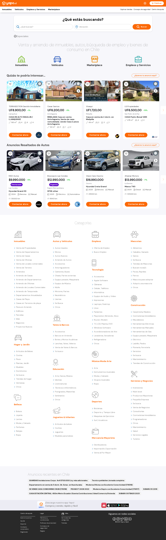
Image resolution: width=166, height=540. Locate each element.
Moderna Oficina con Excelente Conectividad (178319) (109, 485)
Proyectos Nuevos (24, 326)
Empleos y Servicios (36, 9)
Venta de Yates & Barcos (66, 347)
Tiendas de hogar (24, 379)
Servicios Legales (140, 435)
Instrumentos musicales (104, 372)
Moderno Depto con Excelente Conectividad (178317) (116, 489)
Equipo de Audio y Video (105, 296)
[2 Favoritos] (10, 84)
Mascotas (136, 241)
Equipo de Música (63, 283)
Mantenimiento (139, 359)
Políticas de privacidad (48, 523)
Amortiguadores (62, 267)
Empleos (96, 241)
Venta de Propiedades (26, 248)
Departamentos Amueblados (29, 295)
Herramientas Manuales (143, 327)
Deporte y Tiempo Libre (104, 412)
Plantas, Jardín (22, 363)
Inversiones (138, 387)
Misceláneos (138, 320)
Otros (18, 387)
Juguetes (59, 432)
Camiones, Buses (62, 271)
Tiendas (64, 523)
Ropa (18, 435)
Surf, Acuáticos (100, 420)
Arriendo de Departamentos (28, 279)
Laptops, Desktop (102, 304)
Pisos (18, 359)
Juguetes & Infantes (64, 417)
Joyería (19, 415)
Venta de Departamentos (27, 252)
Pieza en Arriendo (24, 307)
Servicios (137, 351)
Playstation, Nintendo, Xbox (106, 316)
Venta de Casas (23, 256)
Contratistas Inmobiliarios (144, 316)
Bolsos (19, 411)
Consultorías (138, 411)
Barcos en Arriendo (63, 335)
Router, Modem (101, 320)
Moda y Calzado (23, 423)
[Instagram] (118, 519)
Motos (58, 252)
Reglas (42, 531)
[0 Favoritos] (49, 153)
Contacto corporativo (24, 528)
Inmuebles (7, 9)
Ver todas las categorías (66, 519)
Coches (58, 428)
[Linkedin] (126, 519)
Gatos (135, 256)
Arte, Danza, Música (63, 376)
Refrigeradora (100, 339)
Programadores (140, 419)
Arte (96, 368)
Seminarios (60, 395)
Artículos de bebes (63, 424)
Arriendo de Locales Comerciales (30, 287)
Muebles (19, 367)
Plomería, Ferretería (141, 347)
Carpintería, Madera (141, 312)
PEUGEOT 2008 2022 (80, 489)
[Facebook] (114, 519)
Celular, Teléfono (101, 288)
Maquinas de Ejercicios (104, 416)
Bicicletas (98, 408)
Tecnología (98, 269)
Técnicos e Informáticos (65, 387)
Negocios (20, 323)
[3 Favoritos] (126, 84)
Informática (99, 292)
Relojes (19, 431)
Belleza (18, 404)
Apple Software (101, 280)
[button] (40, 91)
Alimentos (137, 248)
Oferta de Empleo (102, 248)
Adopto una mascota (142, 283)
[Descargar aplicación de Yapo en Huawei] (104, 505)
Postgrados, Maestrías (65, 391)
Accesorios (60, 264)
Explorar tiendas (126, 9)
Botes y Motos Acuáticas (66, 339)
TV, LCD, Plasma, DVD (103, 324)
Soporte (23, 524)
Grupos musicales (102, 380)
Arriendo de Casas (24, 275)
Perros (136, 275)
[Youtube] (130, 519)
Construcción (138, 305)
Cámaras (98, 284)
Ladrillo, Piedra (139, 343)
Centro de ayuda (158, 9)
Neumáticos (60, 295)
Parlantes (98, 312)
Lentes (19, 419)
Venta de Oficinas (24, 260)
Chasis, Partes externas (65, 275)
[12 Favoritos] (49, 84)
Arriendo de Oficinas (25, 283)
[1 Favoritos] (87, 84)
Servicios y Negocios (142, 380)
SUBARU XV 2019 (150, 489)
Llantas (58, 299)
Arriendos (20, 271)
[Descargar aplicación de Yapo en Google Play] (123, 505)
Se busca (20, 375)
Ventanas (20, 383)
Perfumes (20, 427)
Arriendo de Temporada (26, 291)
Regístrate (24, 532)
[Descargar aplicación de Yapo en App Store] (112, 505)
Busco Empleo (100, 252)
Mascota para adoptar (143, 279)
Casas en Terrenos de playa (28, 303)
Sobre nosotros (26, 518)
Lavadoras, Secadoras (104, 335)
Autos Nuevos (61, 256)
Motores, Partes (62, 291)
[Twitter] (122, 519)
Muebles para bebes (64, 436)
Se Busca (59, 303)
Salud (135, 431)
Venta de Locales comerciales (29, 264)
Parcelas (20, 315)
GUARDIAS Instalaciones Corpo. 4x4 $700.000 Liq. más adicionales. (58, 480)
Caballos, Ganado (141, 252)
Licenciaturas (61, 383)
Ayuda (22, 521)
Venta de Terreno (24, 267)
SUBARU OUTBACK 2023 (129, 493)
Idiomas (58, 380)
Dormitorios (21, 371)
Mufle (57, 287)
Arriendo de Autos (63, 260)
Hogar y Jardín (22, 344)
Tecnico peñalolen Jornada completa (108, 480)
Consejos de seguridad (142, 9)
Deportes (97, 401)
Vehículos (19, 9)
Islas (18, 319)
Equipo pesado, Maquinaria (67, 279)
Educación (58, 369)
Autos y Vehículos (62, 241)
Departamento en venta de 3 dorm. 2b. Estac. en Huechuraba (55, 485)
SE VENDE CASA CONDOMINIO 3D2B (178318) (48, 489)
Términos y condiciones (44, 519)
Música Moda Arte (101, 361)
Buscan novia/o (139, 267)
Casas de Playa (23, 299)
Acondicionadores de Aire (105, 331)
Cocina (19, 355)
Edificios (19, 311)
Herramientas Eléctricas (143, 324)
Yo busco (59, 351)
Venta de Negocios (141, 407)
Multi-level (137, 391)
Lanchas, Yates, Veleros (65, 343)
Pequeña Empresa (141, 399)
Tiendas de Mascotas (142, 264)
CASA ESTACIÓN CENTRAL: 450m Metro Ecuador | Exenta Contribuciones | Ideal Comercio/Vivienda (72, 493)
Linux (96, 308)
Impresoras (99, 300)
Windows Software (102, 327)
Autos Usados (61, 248)
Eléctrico (137, 339)
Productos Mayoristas (143, 395)
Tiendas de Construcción (144, 363)
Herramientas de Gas (142, 331)
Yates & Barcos (61, 324)
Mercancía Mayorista (103, 437)
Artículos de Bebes (24, 351)
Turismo (136, 439)
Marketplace (54, 9)
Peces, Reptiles (139, 271)
